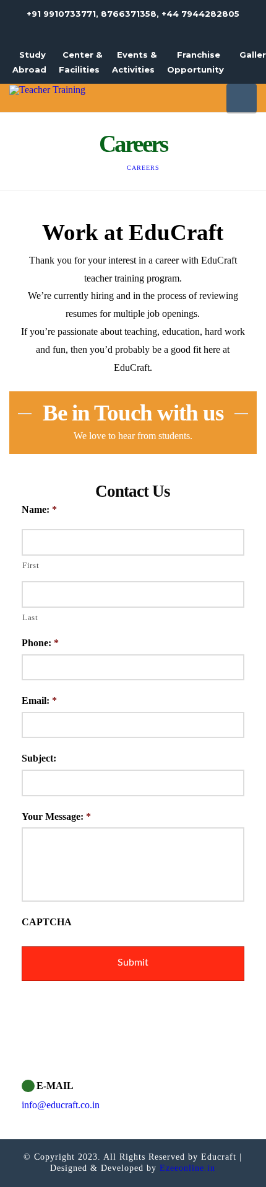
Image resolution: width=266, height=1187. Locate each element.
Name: (39, 509)
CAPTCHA (47, 922)
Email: (39, 700)
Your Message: (56, 816)
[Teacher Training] (47, 89)
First (30, 565)
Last (30, 617)
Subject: (39, 758)
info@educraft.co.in (61, 1105)
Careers (143, 167)
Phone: (40, 643)
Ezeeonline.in (186, 1168)
